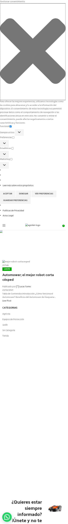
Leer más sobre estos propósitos (18, 185)
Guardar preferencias (15, 200)
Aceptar (7, 193)
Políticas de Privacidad (13, 210)
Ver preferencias (44, 193)
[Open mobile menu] (4, 225)
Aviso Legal (8, 216)
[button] (33, 51)
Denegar (23, 193)
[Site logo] (32, 225)
